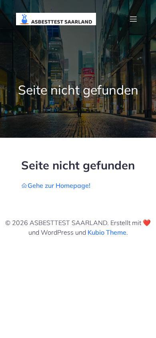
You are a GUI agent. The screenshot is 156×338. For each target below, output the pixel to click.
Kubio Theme (107, 232)
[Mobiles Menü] (133, 19)
